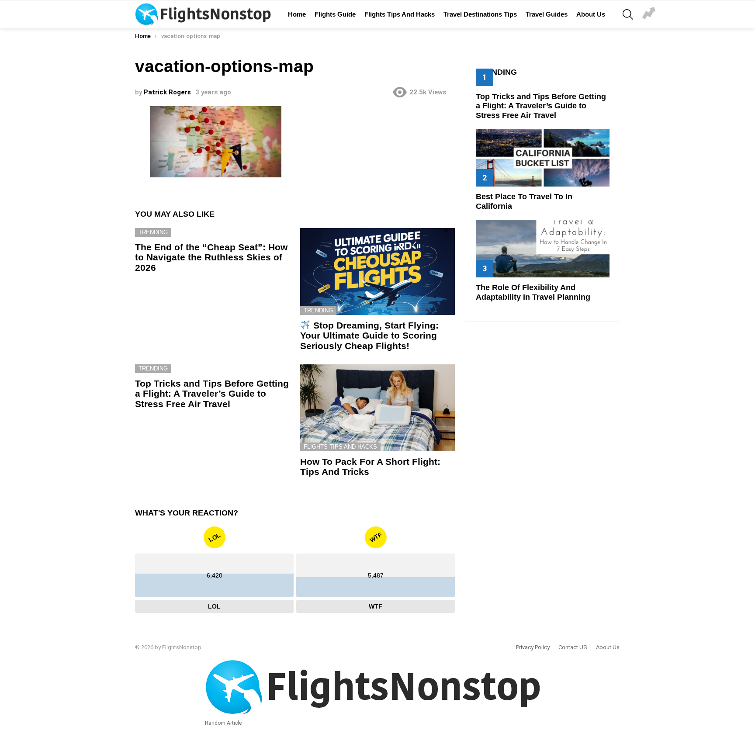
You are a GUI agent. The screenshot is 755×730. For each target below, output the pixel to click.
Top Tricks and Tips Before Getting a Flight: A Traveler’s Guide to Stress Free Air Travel (212, 393)
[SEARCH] (628, 14)
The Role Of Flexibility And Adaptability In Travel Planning (533, 292)
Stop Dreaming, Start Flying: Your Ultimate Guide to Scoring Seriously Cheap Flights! (369, 335)
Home (297, 14)
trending (153, 232)
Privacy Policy (533, 647)
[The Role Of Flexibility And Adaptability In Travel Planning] (543, 248)
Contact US (572, 647)
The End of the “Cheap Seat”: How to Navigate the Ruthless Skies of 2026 (211, 257)
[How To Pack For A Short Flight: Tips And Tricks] (377, 407)
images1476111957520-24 (649, 14)
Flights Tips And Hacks (399, 14)
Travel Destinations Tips (480, 14)
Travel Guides (547, 14)
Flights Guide (335, 14)
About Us (590, 14)
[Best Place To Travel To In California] (543, 157)
